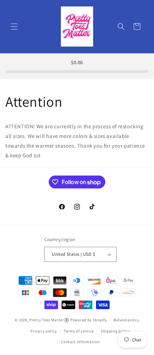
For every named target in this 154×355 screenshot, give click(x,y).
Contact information (80, 341)
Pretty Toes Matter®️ (49, 319)
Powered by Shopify (88, 319)
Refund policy (126, 319)
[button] (14, 26)
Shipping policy (115, 331)
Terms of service (79, 331)
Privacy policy (43, 331)
